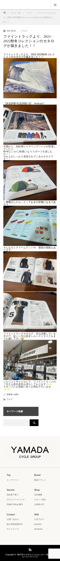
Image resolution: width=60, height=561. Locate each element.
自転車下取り (13, 495)
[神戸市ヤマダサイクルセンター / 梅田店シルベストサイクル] (30, 459)
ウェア (25, 31)
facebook (38, 529)
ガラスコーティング (16, 499)
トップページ (13, 480)
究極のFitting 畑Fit (15, 504)
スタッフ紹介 (40, 499)
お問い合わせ (13, 519)
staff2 (16, 394)
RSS (29, 549)
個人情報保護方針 (15, 524)
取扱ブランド (40, 480)
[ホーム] (4, 11)
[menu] (55, 4)
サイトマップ (13, 529)
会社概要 (38, 495)
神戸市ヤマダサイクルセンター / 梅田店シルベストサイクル (36, 555)
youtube (38, 524)
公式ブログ (39, 519)
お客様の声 (39, 504)
